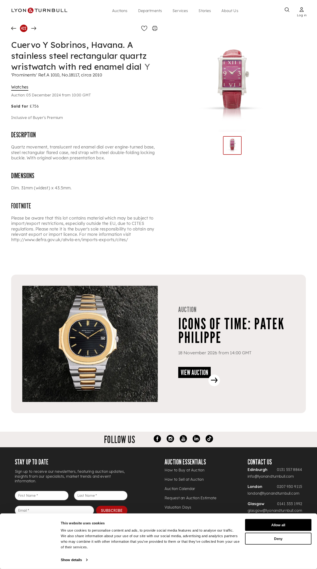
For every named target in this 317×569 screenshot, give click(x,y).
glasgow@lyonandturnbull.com (275, 510)
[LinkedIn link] (196, 439)
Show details (71, 560)
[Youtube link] (183, 439)
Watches (19, 87)
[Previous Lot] (13, 28)
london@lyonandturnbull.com (273, 493)
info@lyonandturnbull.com (271, 476)
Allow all (278, 525)
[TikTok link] (209, 439)
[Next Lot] (33, 28)
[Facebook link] (157, 439)
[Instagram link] (170, 439)
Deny (278, 538)
